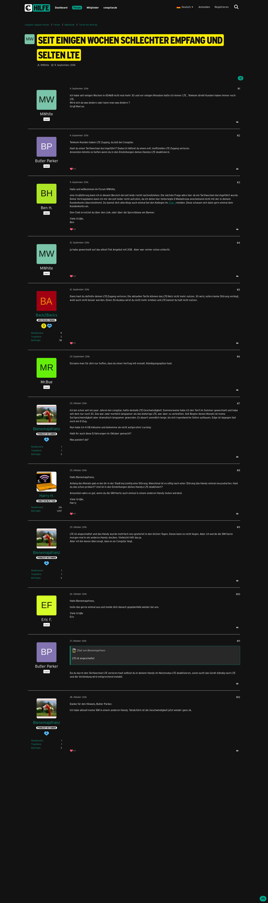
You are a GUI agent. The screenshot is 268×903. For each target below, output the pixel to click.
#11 (238, 640)
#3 (238, 182)
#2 (238, 135)
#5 (238, 289)
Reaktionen (36, 332)
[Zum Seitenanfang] (263, 898)
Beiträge (35, 340)
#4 (238, 242)
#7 (238, 403)
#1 (239, 88)
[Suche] (236, 7)
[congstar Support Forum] (37, 7)
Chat (171, 202)
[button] (185, 7)
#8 (238, 470)
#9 (238, 527)
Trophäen (36, 336)
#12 (238, 697)
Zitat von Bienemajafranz (91, 650)
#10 (238, 594)
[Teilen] (240, 78)
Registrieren (222, 7)
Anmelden (204, 7)
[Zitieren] (237, 122)
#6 (238, 356)
